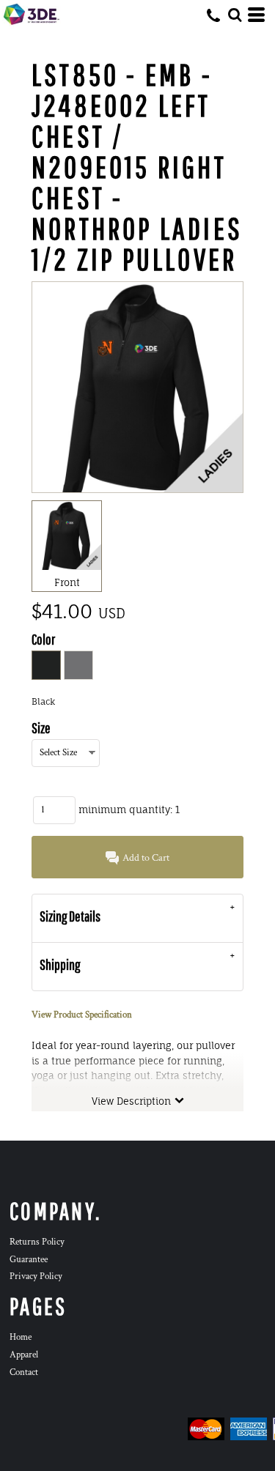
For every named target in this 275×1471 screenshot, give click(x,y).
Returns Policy (37, 1242)
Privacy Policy (36, 1276)
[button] (234, 14)
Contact (24, 1372)
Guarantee (29, 1259)
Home (21, 1337)
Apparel (24, 1355)
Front (67, 582)
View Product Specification (82, 1015)
